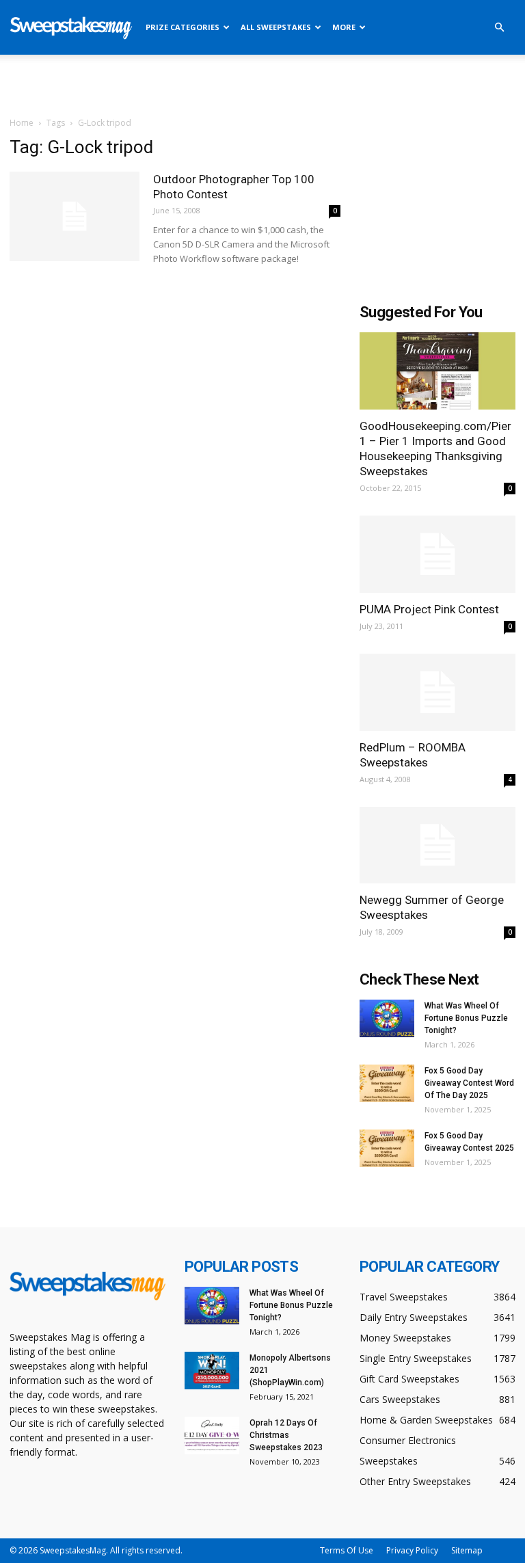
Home (21, 123)
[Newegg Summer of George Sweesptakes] (437, 845)
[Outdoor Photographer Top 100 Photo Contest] (74, 216)
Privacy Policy (412, 1550)
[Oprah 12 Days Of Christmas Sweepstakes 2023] (212, 1435)
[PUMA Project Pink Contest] (437, 554)
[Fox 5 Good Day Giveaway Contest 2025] (387, 1148)
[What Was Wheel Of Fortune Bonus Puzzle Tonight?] (387, 1018)
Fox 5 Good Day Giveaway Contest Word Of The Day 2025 (469, 1083)
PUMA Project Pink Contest (429, 609)
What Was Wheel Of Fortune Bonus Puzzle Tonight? (466, 1018)
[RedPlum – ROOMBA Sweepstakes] (437, 692)
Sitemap (467, 1550)
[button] (499, 27)
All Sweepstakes (276, 27)
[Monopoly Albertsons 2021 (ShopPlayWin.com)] (212, 1370)
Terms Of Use (346, 1550)
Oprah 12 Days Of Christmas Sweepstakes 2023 (286, 1435)
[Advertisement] (262, 84)
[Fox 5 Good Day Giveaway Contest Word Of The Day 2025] (387, 1083)
